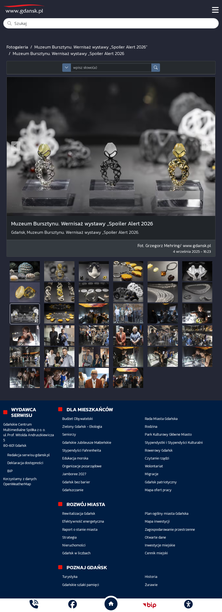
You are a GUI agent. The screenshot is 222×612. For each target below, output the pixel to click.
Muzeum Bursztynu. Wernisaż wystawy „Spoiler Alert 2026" (90, 47)
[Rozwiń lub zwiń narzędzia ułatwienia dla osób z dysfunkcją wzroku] (188, 605)
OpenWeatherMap (17, 484)
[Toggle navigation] (215, 10)
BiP (10, 471)
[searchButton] (155, 67)
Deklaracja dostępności (25, 462)
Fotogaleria (17, 47)
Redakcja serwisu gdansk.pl (28, 455)
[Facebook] (72, 605)
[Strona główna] (34, 605)
